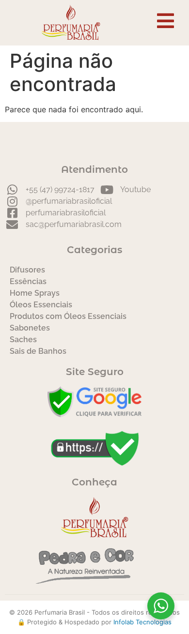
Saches (23, 339)
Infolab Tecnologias (142, 622)
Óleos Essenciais (41, 304)
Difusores (27, 269)
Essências (28, 281)
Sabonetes (30, 327)
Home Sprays (35, 293)
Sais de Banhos (38, 351)
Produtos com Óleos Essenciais (68, 316)
